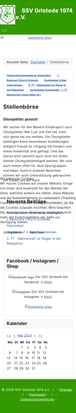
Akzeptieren (12, 232)
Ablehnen (37, 232)
